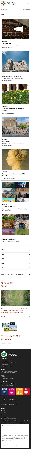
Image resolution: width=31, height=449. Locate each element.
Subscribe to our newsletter (9, 404)
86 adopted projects (8, 239)
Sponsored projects (8, 206)
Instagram (3, 410)
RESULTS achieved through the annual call (12, 274)
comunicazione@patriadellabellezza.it (8, 362)
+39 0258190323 (4, 364)
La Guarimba (6, 141)
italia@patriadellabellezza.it (6, 361)
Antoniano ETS (7, 43)
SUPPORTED (26, 10)
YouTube (3, 414)
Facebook (3, 412)
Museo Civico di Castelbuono (11, 76)
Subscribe (5, 445)
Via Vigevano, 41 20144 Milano (6, 366)
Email (3, 429)
